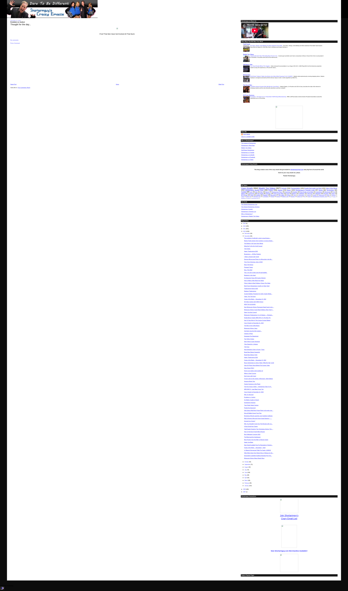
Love (251, 192)
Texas (242, 196)
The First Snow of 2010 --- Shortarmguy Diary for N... (258, 386)
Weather (295, 192)
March (246, 480)
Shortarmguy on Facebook (248, 157)
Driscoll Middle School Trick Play (253, 413)
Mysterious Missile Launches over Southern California (258, 416)
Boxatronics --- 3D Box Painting (252, 254)
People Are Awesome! (250, 408)
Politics (270, 190)
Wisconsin (273, 195)
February (247, 483)
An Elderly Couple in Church (251, 400)
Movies (267, 192)
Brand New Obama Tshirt (250, 355)
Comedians (266, 196)
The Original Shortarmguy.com (249, 204)
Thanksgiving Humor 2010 (251, 288)
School (289, 195)
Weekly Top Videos (248, 54)
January (247, 485)
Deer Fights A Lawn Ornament (252, 341)
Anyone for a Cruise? (249, 421)
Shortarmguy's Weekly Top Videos (250, 216)
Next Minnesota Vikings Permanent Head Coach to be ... (259, 307)
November (247, 236)
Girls (256, 192)
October (247, 462)
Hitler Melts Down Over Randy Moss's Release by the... (258, 453)
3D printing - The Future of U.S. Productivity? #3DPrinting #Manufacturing (268, 96)
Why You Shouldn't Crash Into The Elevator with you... (258, 424)
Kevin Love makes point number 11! (253, 370)
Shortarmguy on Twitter (247, 159)
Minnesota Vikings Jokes (250, 328)
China (309, 196)
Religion (294, 193)
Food (287, 193)
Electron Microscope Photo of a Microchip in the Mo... (258, 259)
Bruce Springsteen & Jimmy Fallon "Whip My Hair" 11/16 (259, 363)
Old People (260, 193)
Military (243, 193)
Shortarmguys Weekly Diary (254, 190)
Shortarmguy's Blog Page (248, 145)
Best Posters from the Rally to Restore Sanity (256, 439)
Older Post (221, 84)
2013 (244, 223)
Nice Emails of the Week (306, 192)
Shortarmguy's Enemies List (248, 211)
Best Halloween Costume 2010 (252, 434)
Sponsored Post (255, 198)
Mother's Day (285, 196)
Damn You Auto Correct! (250, 312)
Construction (251, 193)
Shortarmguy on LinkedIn (247, 155)
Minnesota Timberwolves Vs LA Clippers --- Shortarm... (258, 315)
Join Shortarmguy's (289, 515)
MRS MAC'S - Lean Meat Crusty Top (253, 389)
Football (243, 192)
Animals (284, 188)
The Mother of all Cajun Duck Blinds (253, 243)
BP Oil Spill (244, 195)
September (248, 464)
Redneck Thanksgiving (250, 291)
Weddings (243, 198)
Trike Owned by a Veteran (251, 344)
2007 (244, 492)
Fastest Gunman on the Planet (252, 384)
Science (309, 195)
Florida (272, 196)
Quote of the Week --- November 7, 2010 (254, 447)
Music (289, 190)
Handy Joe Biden (248, 442)
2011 (244, 228)
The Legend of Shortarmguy (248, 143)
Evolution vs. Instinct (17, 22)
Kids (261, 192)
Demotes (268, 193)
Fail (334, 192)
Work (328, 195)
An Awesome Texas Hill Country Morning (255, 278)
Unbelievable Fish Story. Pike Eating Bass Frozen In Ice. (264, 56)
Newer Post (13, 84)
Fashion (333, 195)
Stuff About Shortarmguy (247, 150)
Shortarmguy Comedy (247, 209)
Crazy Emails (247, 188)
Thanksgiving (321, 195)
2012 (244, 226)
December (247, 233)
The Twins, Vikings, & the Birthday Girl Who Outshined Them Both (266, 45)
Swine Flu (299, 196)
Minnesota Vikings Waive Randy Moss (254, 458)
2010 (244, 231)
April (246, 477)
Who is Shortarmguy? (247, 214)
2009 (244, 489)
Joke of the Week (331, 188)
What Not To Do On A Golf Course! (253, 246)
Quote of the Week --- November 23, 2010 (255, 299)
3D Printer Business (248, 95)
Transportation (295, 188)
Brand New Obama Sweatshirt (252, 352)
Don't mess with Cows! (250, 376)
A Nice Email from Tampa (251, 426)
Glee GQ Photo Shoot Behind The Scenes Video (257, 365)
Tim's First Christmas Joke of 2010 (253, 262)
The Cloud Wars (247, 85)
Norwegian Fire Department (251, 336)
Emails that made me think (313, 188)
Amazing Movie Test (249, 381)
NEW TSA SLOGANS (250, 304)
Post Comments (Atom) (24, 87)
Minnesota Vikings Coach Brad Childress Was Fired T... (258, 309)
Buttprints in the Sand (250, 275)
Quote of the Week (279, 193)
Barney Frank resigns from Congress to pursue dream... (258, 240)
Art (304, 196)
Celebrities (301, 193)
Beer (330, 196)
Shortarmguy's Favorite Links (305, 190)
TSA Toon (246, 347)
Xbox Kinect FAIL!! (249, 368)
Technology (330, 190)
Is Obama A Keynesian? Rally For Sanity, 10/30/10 (257, 450)
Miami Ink (248, 196)
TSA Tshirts (247, 248)
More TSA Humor (248, 264)
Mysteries (326, 193)
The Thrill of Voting (249, 339)
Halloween (318, 193)
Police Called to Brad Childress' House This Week (257, 283)
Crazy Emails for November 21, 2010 (254, 323)
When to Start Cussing (250, 373)
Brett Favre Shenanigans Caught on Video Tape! (257, 286)
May (246, 475)
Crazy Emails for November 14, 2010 (254, 392)
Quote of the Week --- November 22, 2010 (255, 360)
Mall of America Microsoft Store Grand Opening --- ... (258, 418)
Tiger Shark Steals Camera (251, 405)
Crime (251, 195)
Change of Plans (248, 333)
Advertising (319, 192)
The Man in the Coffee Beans (252, 325)
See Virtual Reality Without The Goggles (260, 66)
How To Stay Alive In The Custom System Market (257, 320)
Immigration (301, 195)
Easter (334, 196)
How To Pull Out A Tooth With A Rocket (254, 431)
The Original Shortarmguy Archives (250, 207)
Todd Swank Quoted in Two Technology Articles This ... (258, 429)
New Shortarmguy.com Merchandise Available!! (289, 551)
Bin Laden (281, 195)
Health (314, 195)
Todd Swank (246, 44)
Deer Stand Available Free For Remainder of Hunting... (258, 445)
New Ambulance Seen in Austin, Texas (254, 349)
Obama (280, 190)
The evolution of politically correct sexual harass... (257, 238)
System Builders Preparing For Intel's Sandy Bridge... (258, 294)
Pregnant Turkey (248, 267)
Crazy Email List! (289, 518)
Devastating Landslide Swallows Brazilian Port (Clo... (258, 455)
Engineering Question (249, 402)
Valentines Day (257, 196)
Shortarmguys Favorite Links (320, 196)
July (246, 469)
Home (117, 84)
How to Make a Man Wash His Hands (254, 280)
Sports (321, 190)
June (246, 472)
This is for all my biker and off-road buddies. (255, 272)
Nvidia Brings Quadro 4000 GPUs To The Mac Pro (257, 317)
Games (248, 198)
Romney (293, 196)
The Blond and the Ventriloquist (252, 437)
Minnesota (327, 192)
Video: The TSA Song (250, 296)
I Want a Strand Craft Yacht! (251, 256)
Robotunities (246, 75)
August (247, 467)
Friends (278, 196)
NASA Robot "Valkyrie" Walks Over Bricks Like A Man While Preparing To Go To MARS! (271, 76)
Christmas (287, 192)
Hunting (258, 195)
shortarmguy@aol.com (296, 169)
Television (309, 193)
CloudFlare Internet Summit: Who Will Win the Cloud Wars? (264, 86)
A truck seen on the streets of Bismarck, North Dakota (258, 378)
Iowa (295, 195)
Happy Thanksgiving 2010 (251, 251)
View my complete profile (247, 136)
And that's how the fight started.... (253, 331)
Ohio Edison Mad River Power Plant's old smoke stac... (258, 410)
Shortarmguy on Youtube (247, 152)
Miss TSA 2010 (248, 270)
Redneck (265, 195)
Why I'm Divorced (248, 394)
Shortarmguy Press (277, 192)
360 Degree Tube (247, 64)
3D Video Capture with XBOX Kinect (253, 301)
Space (333, 193)
